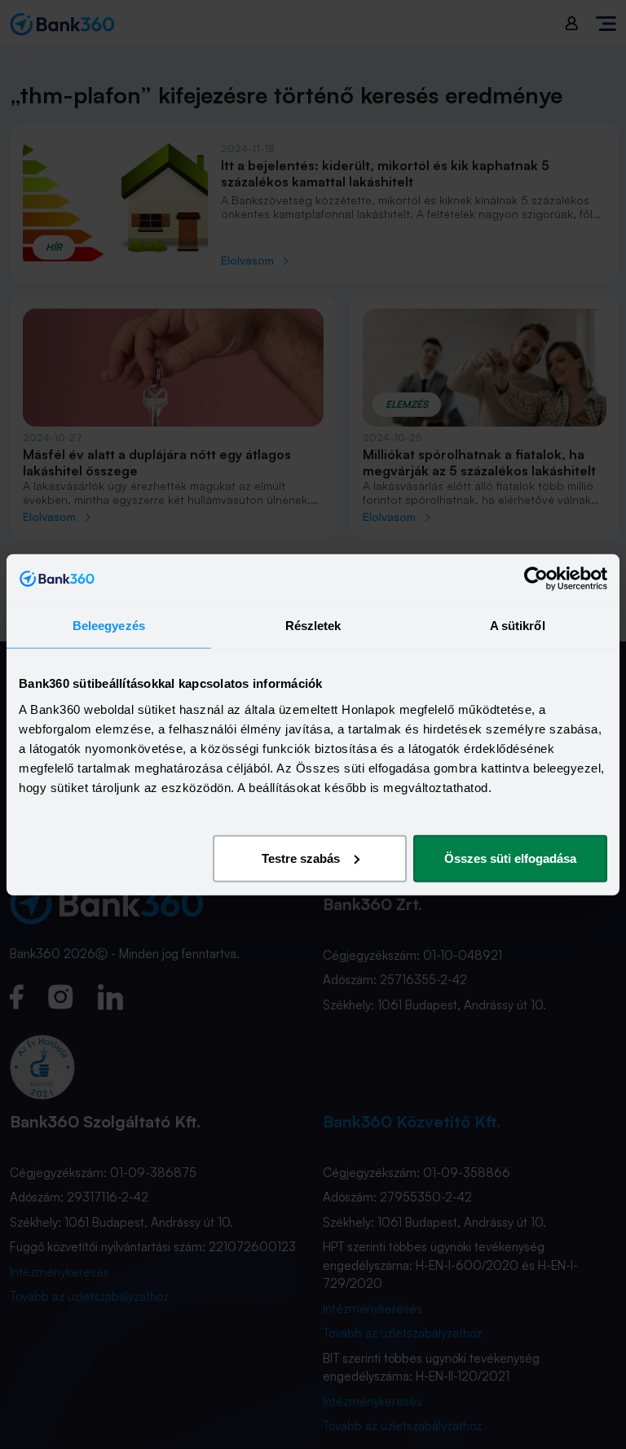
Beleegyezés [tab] (109, 626)
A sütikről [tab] (517, 626)
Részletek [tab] (313, 626)
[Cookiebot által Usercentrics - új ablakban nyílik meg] (536, 579)
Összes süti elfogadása (510, 858)
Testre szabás (301, 858)
